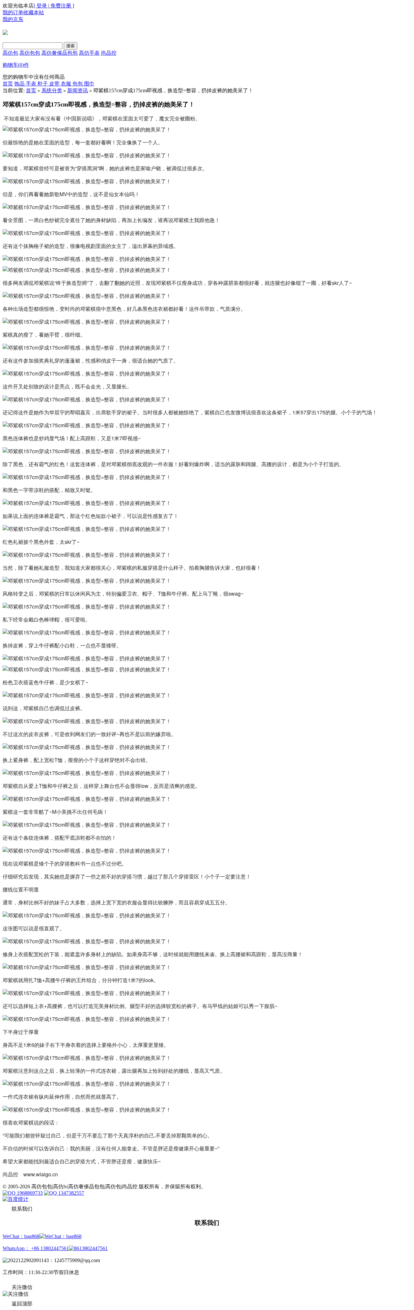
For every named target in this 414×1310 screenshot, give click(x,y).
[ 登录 (41, 5)
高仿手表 (89, 53)
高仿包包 (29, 53)
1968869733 (29, 1193)
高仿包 (10, 53)
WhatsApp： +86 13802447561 (36, 1248)
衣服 (66, 83)
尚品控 (108, 53)
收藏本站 (33, 12)
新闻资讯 (77, 90)
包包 (78, 83)
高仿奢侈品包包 (59, 53)
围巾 (89, 83)
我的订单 (13, 12)
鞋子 (43, 83)
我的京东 (13, 19)
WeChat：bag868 (21, 1236)
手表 (32, 83)
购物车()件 (16, 65)
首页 (8, 83)
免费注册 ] (61, 5)
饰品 (20, 83)
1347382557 (70, 1193)
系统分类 (51, 90)
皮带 (55, 83)
